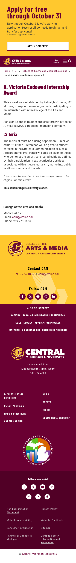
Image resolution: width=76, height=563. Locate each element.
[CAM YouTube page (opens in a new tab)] (38, 296)
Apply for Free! (38, 46)
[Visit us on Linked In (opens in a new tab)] (38, 497)
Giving (46, 410)
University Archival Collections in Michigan (38, 329)
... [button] (16, 71)
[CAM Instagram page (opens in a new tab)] (46, 296)
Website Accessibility (20, 520)
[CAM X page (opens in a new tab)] (30, 296)
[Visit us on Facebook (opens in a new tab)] (24, 487)
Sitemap (46, 528)
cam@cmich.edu (23, 217)
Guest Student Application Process (38, 322)
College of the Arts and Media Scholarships (45, 71)
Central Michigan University (39, 554)
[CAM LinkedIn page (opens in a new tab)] (53, 296)
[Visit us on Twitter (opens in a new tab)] (33, 487)
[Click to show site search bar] (67, 61)
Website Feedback (52, 520)
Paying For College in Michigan (19, 537)
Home (7, 71)
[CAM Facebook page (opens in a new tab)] (22, 296)
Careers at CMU (13, 421)
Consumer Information (20, 528)
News (46, 394)
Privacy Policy (49, 509)
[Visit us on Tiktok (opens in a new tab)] (29, 497)
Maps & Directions (15, 413)
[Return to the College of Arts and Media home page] (17, 61)
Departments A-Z (14, 405)
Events (47, 402)
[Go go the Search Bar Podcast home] (47, 497)
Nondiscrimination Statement (17, 511)
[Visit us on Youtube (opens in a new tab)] (42, 487)
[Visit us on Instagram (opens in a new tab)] (52, 487)
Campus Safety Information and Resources (50, 539)
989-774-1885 (25, 274)
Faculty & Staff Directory (14, 396)
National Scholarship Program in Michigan (38, 315)
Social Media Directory (57, 417)
